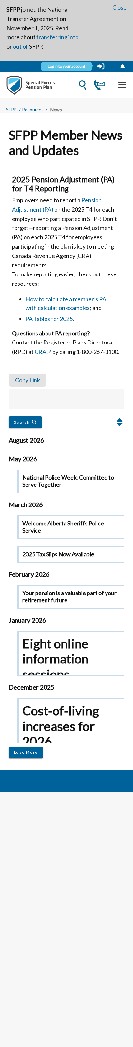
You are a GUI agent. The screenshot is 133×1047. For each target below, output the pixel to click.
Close (119, 7)
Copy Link (27, 380)
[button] (119, 422)
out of (20, 46)
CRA (40, 351)
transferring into (57, 37)
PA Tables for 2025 (49, 318)
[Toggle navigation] (122, 85)
